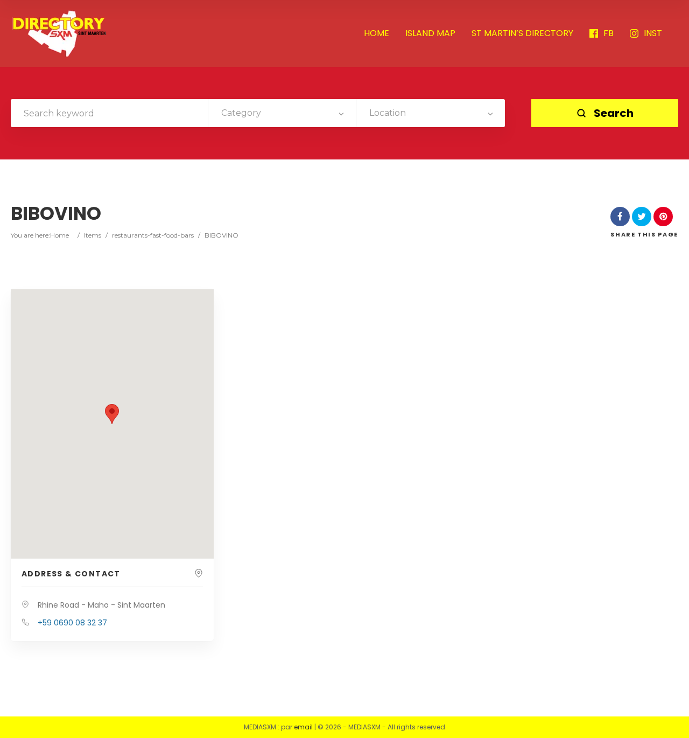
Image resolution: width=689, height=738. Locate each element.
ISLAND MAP (430, 33)
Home (59, 235)
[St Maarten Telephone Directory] (59, 33)
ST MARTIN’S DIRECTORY (522, 33)
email (303, 727)
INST (653, 33)
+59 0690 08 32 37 (72, 622)
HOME (376, 33)
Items (92, 235)
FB (608, 33)
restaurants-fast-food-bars (153, 235)
